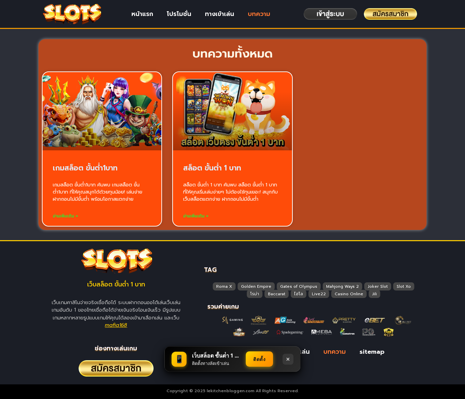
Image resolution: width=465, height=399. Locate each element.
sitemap (371, 351)
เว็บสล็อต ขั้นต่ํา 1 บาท (116, 284)
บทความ (259, 14)
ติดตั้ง (259, 359)
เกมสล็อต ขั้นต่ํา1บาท (85, 168)
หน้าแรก (142, 14)
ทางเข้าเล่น (219, 14)
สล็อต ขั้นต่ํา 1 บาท (212, 168)
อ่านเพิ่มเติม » (65, 216)
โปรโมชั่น (179, 14)
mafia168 (116, 325)
